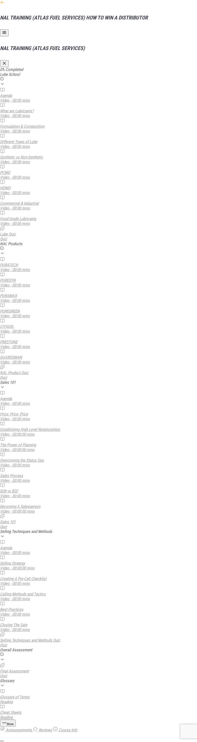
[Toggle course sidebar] (4, 32)
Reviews (45, 730)
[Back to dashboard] (2, 3)
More (10, 724)
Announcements (19, 730)
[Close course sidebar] (4, 63)
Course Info (67, 730)
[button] (98, 79)
